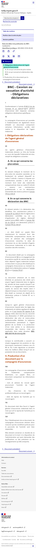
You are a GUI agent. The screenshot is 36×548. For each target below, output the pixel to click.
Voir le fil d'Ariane (6, 25)
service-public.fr (18, 527)
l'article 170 (17, 270)
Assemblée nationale (6, 487)
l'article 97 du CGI (11, 214)
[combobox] (12, 18)
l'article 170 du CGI (12, 225)
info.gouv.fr (5, 527)
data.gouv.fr (21, 531)
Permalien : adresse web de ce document (14, 51)
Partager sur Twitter (8, 56)
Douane (3, 495)
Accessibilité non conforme (8, 536)
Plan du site (31, 536)
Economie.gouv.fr (6, 501)
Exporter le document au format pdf (3, 51)
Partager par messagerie (19, 56)
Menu (33, 2)
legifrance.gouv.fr (7, 531)
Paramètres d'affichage (25, 539)
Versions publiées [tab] (8, 40)
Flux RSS (3, 470)
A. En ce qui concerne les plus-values (18, 69)
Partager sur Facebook (3, 56)
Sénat (3, 507)
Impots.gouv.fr (5, 504)
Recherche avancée (10, 21)
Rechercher (22, 18)
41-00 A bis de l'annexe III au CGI (20, 107)
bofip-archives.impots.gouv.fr (9, 479)
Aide (2, 460)
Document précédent (12, 82)
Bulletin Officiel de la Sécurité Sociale (11, 490)
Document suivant (25, 84)
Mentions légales (22, 536)
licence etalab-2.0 (6, 545)
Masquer (8, 61)
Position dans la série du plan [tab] (12, 35)
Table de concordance (7, 473)
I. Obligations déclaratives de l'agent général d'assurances (16, 66)
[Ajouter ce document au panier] (8, 51)
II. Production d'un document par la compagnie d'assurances (15, 78)
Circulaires (4, 493)
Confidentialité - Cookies (9, 539)
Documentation (5, 476)
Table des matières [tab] (9, 31)
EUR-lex (3, 498)
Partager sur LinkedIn (14, 56)
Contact (3, 463)
